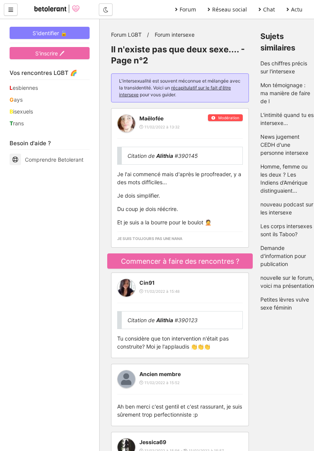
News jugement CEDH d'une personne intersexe (284, 144)
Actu (297, 9)
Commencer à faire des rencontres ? (180, 261)
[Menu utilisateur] (11, 9)
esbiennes (24, 87)
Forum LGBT (126, 34)
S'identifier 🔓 (50, 33)
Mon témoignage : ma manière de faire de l (285, 93)
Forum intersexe (175, 34)
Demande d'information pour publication (283, 256)
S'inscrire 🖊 (49, 53)
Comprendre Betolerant (54, 159)
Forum (188, 9)
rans (17, 123)
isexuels (21, 111)
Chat (269, 9)
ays (16, 99)
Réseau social (229, 9)
